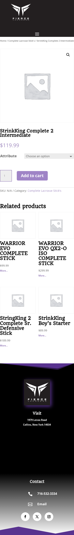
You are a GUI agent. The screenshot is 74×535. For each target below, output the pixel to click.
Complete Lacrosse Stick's (21, 40)
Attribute (8, 156)
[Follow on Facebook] (25, 516)
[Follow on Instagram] (49, 516)
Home (3, 40)
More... (4, 270)
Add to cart (32, 175)
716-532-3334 (47, 493)
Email (42, 504)
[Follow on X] (37, 516)
